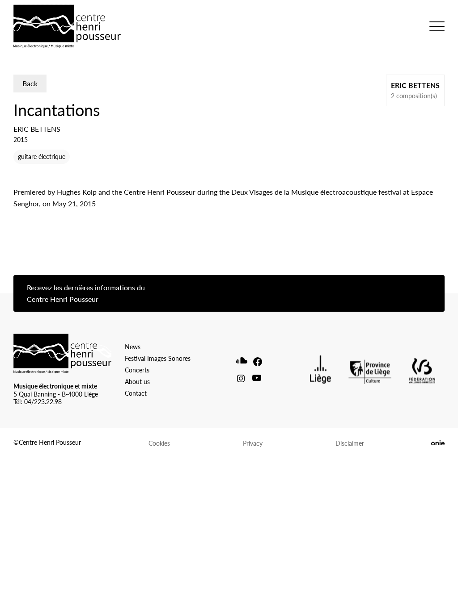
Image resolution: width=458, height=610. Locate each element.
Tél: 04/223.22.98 (37, 401)
